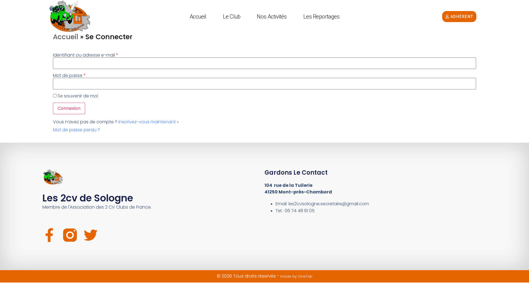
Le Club (232, 16)
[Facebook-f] (49, 235)
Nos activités (272, 16)
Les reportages (321, 16)
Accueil (198, 16)
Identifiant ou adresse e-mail (85, 55)
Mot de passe (69, 75)
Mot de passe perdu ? (76, 130)
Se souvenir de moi (78, 96)
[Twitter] (91, 235)
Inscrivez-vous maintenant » (148, 122)
